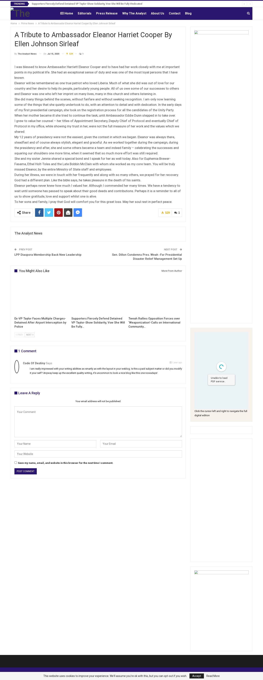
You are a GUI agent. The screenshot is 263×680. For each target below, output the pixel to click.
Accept (196, 675)
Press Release (107, 13)
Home (68, 13)
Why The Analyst (134, 13)
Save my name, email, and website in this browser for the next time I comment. (65, 462)
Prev (20, 335)
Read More (213, 676)
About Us (157, 13)
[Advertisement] (221, 500)
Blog (188, 13)
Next (29, 335)
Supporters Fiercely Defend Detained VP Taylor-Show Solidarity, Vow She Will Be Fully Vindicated (87, 3)
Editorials (84, 13)
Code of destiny (34, 363)
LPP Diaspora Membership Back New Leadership (47, 254)
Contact (174, 13)
